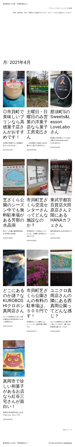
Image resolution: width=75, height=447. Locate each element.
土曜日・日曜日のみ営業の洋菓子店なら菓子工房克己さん (37, 124)
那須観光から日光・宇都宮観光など (15, 4)
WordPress (68, 443)
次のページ (67, 430)
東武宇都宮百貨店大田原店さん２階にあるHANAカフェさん (61, 212)
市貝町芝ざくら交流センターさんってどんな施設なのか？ (37, 212)
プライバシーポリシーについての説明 (60, 8)
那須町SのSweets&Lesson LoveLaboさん (60, 121)
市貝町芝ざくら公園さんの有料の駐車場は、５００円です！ (37, 303)
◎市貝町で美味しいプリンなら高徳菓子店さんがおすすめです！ (13, 124)
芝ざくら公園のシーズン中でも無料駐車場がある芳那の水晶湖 (13, 212)
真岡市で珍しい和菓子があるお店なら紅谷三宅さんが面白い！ (13, 394)
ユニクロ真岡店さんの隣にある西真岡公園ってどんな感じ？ (61, 303)
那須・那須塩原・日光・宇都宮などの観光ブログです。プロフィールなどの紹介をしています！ (42, 12)
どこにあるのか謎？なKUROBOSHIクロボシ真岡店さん (13, 300)
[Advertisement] (37, 35)
